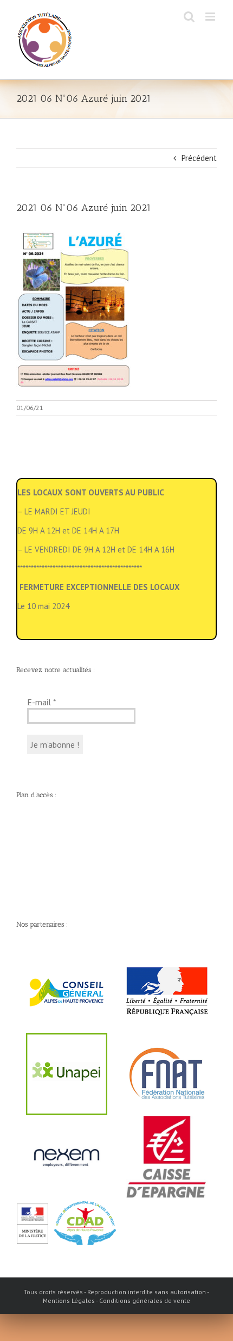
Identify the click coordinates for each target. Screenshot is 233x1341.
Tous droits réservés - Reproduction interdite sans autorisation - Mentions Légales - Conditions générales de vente (116, 1296)
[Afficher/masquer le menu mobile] (211, 16)
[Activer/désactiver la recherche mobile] (189, 16)
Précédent (199, 158)
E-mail (41, 702)
